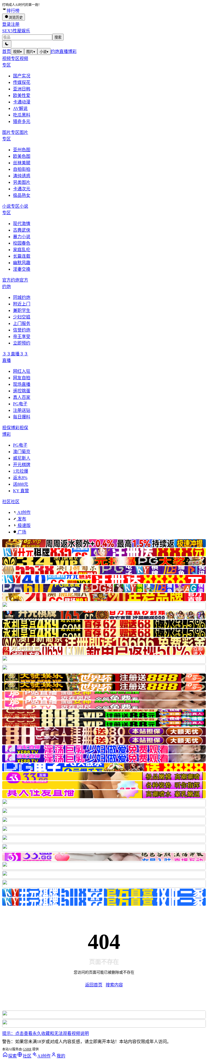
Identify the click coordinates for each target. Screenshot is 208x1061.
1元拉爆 (20, 471)
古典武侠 (21, 230)
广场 (21, 532)
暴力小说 (21, 236)
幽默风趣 (21, 262)
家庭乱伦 (21, 249)
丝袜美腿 (21, 162)
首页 (6, 51)
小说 (44, 52)
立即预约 (21, 343)
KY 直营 (21, 490)
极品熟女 (21, 195)
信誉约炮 (21, 330)
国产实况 (21, 76)
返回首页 (93, 985)
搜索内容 (114, 985)
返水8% (20, 477)
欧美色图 (21, 156)
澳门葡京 (21, 451)
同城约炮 (21, 297)
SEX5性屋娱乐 (16, 31)
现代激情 (21, 223)
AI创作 (24, 512)
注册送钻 (21, 410)
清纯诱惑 (21, 175)
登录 (6, 24)
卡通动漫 (21, 102)
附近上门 (21, 304)
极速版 (24, 525)
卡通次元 (21, 189)
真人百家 (21, 397)
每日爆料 (21, 417)
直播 (63, 51)
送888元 (20, 484)
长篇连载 (21, 256)
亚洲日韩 (21, 89)
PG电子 (20, 404)
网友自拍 (21, 377)
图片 (30, 52)
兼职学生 (21, 310)
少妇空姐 (21, 317)
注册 (15, 24)
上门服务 (21, 323)
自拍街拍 (21, 169)
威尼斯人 (21, 458)
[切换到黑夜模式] (6, 44)
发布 (21, 519)
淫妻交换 (21, 269)
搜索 (57, 37)
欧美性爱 (21, 95)
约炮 (55, 51)
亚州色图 (21, 149)
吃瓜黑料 (21, 115)
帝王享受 (21, 336)
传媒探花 (21, 82)
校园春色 (21, 243)
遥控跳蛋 (21, 391)
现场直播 (21, 384)
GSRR (27, 1049)
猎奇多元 (21, 121)
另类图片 (21, 182)
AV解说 (20, 108)
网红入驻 (21, 371)
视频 (17, 52)
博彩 (72, 51)
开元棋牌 (21, 464)
